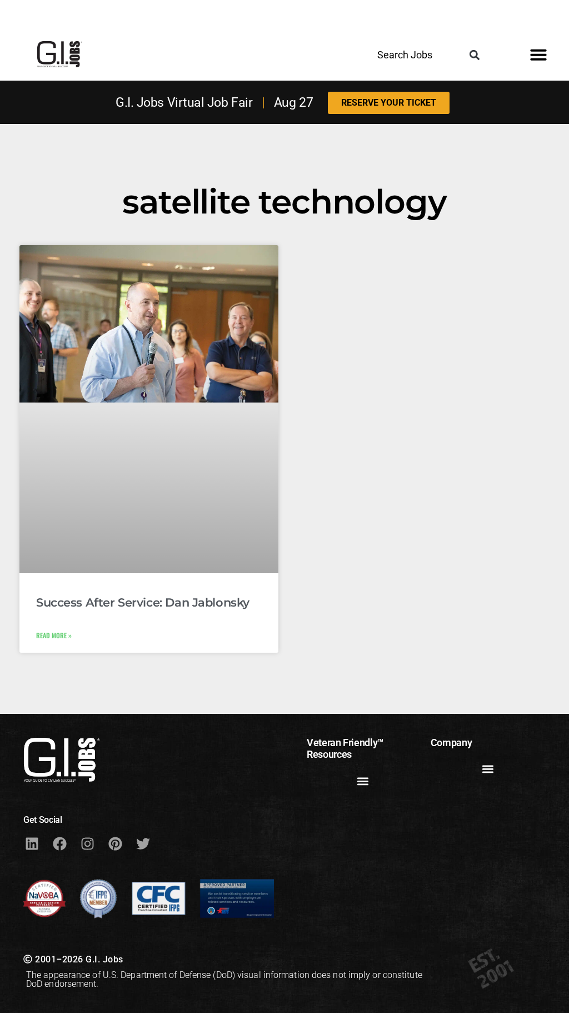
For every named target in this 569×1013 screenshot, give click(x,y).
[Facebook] (59, 844)
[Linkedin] (32, 844)
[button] (475, 55)
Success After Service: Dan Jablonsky (142, 602)
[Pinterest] (115, 844)
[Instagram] (87, 844)
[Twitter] (143, 844)
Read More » (54, 635)
